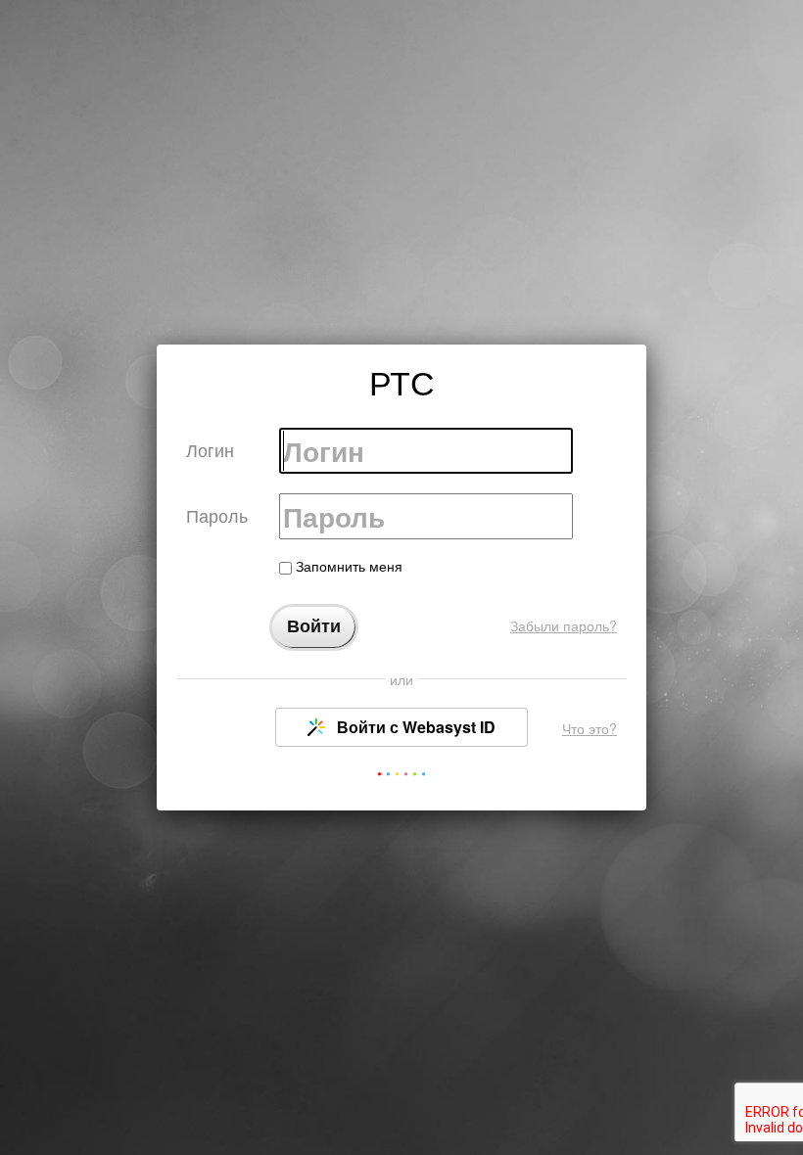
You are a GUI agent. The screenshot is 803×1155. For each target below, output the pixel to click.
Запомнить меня (347, 566)
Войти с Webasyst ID (414, 727)
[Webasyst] (401, 778)
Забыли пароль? (563, 625)
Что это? (589, 728)
